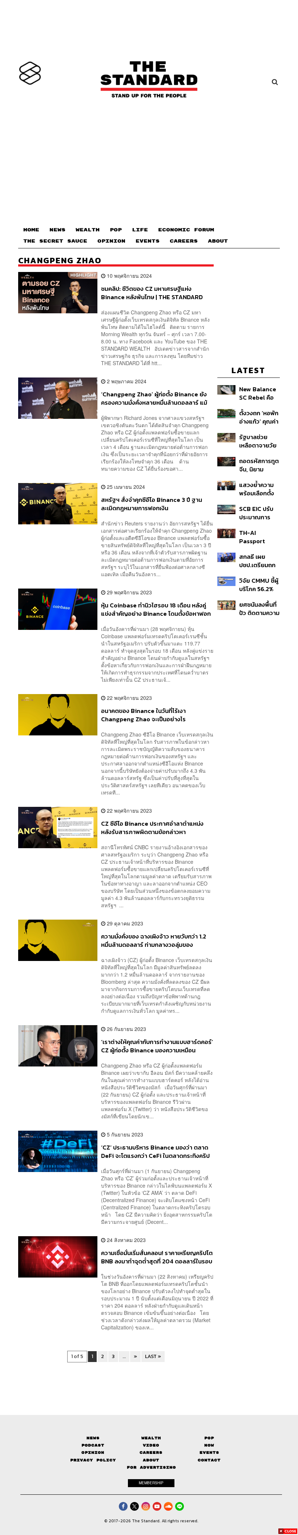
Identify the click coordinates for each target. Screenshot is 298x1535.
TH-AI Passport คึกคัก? (252, 537)
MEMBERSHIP (151, 1482)
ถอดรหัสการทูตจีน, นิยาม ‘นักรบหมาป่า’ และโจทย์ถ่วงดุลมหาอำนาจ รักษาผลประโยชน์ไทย (259, 465)
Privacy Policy (93, 1460)
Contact (209, 1460)
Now (209, 1445)
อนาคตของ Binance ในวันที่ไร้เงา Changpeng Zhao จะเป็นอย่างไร (143, 715)
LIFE (140, 229)
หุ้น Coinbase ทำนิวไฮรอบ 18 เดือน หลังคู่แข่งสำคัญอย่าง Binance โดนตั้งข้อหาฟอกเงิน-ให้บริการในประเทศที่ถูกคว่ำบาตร (156, 609)
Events (209, 1452)
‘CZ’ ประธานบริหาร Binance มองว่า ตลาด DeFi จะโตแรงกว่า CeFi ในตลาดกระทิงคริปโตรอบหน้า (155, 1151)
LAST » (153, 1356)
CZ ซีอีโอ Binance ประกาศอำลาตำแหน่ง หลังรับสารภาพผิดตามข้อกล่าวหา (152, 828)
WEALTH (88, 229)
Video (151, 1445)
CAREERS (184, 241)
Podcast (92, 1445)
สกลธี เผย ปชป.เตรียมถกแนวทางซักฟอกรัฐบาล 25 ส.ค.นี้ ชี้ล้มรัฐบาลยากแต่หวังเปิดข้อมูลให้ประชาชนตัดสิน (259, 561)
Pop (209, 1438)
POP (116, 229)
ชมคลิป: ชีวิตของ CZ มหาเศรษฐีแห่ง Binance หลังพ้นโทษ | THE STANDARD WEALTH (152, 293)
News (93, 1438)
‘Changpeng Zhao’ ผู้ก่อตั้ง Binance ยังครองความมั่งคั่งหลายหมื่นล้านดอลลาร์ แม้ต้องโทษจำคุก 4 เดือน (154, 398)
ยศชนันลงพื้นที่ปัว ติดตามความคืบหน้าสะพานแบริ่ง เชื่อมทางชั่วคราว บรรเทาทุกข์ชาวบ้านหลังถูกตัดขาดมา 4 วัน (259, 609)
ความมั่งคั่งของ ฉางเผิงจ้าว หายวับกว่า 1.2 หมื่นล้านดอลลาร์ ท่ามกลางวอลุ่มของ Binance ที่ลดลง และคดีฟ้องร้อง (153, 940)
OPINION (111, 241)
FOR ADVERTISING (151, 1467)
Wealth (151, 1438)
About (151, 1460)
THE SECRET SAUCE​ (55, 241)
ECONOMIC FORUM (186, 229)
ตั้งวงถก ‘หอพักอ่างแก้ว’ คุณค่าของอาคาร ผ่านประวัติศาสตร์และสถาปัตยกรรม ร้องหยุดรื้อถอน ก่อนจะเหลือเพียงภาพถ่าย (259, 417)
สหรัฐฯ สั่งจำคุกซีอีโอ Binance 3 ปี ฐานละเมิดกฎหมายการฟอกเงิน (151, 504)
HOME (31, 229)
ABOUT (218, 241)
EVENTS (148, 241)
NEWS (57, 229)
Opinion (92, 1452)
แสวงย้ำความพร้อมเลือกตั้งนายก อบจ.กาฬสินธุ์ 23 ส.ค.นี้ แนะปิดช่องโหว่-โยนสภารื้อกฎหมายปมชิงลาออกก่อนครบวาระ (259, 489)
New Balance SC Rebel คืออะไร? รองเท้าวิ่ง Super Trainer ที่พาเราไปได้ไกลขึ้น (257, 393)
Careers (151, 1452)
